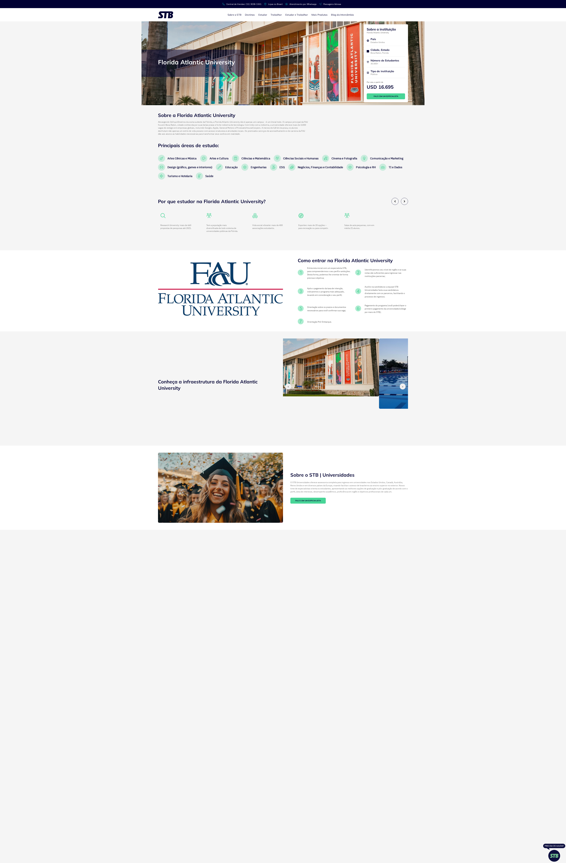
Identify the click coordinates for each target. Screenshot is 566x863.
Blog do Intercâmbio (342, 14)
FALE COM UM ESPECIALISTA (386, 96)
